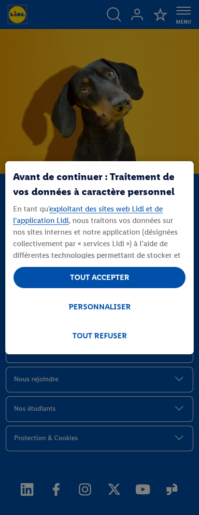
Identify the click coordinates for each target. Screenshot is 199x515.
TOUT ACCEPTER (99, 277)
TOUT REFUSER (99, 335)
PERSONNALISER (100, 306)
